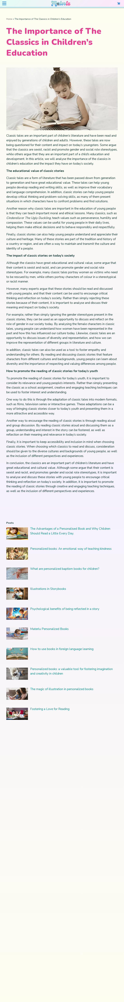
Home (9, 19)
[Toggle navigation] (4, 3)
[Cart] (118, 3)
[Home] (61, 3)
